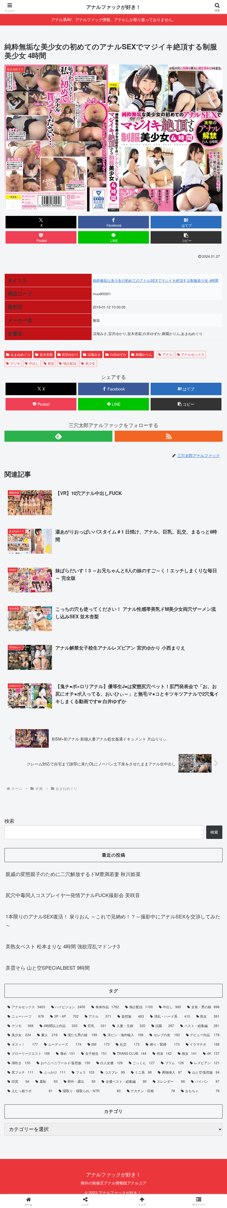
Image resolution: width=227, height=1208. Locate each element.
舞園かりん (144, 354)
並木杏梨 (46, 354)
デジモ (15, 363)
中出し (34, 363)
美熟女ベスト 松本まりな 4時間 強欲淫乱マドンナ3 (63, 946)
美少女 (90, 363)
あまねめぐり (20, 354)
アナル (167, 354)
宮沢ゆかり (70, 354)
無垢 (51, 363)
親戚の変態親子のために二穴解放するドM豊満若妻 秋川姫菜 (73, 873)
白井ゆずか (118, 354)
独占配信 (69, 363)
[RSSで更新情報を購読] (169, 436)
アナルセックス (192, 354)
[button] (186, 237)
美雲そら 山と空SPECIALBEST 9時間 (48, 967)
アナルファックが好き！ (113, 7)
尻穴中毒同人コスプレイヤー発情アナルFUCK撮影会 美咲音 (73, 894)
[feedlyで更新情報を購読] (58, 436)
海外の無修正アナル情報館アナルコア (113, 1183)
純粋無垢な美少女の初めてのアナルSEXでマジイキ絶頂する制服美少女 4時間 (155, 280)
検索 (9, 820)
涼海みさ (94, 354)
